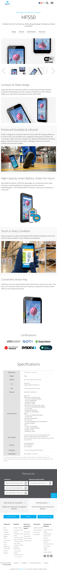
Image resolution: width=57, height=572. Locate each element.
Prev (3, 71)
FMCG (5, 538)
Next (53, 71)
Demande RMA (27, 536)
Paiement (6, 550)
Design (14, 32)
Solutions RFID (17, 548)
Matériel (16, 524)
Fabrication (6, 553)
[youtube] (48, 556)
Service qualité (27, 531)
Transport (6, 530)
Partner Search (36, 532)
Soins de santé (7, 548)
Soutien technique (27, 538)
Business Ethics (46, 535)
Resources (42, 32)
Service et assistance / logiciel (27, 526)
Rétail (5, 527)
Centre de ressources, (35, 563)
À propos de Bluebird (48, 529)
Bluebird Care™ (27, 534)
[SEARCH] (47, 3)
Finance (5, 542)
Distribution (6, 532)
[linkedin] (51, 556)
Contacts (46, 563)
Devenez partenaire (37, 530)
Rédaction (45, 538)
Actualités (24, 563)
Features (21, 32)
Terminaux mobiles (18, 527)
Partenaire (36, 524)
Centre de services (28, 540)
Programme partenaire (38, 527)
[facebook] (44, 556)
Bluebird (21, 569)
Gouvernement (7, 540)
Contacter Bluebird (47, 552)
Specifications (31, 32)
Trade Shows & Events (48, 544)
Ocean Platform (36, 534)
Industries (7, 524)
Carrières (45, 550)
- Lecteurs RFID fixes (18, 554)
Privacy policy (7, 564)
